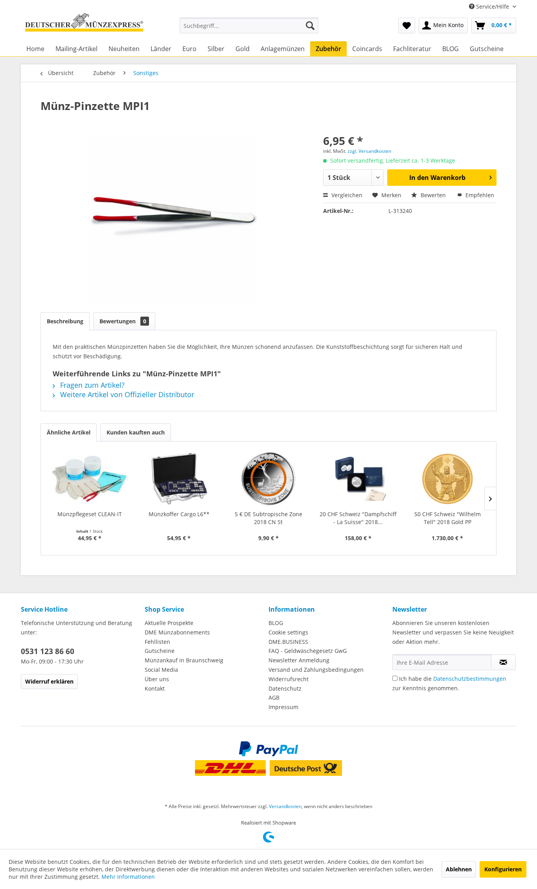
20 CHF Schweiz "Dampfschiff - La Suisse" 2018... (358, 518)
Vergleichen (346, 195)
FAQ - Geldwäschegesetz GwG (307, 650)
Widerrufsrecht (288, 679)
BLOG (275, 623)
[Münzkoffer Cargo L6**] (179, 478)
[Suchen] (310, 25)
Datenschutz (285, 688)
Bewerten (433, 195)
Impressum (283, 707)
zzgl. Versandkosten (369, 151)
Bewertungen (122, 321)
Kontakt (155, 688)
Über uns (157, 679)
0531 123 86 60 (47, 651)
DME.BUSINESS (288, 641)
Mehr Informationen (128, 876)
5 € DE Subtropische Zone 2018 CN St (268, 518)
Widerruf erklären (49, 681)
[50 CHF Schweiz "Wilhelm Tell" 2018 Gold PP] (447, 478)
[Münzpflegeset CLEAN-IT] (90, 478)
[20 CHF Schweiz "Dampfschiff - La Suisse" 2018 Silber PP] (358, 478)
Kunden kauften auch (136, 432)
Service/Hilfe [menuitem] (492, 6)
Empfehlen (479, 195)
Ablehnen (459, 869)
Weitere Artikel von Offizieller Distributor (126, 394)
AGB (274, 697)
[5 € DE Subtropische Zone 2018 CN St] (268, 478)
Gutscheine (160, 650)
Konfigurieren (503, 869)
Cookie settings (288, 632)
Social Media (161, 669)
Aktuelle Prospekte (169, 623)
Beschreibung (65, 321)
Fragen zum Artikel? (91, 385)
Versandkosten (285, 806)
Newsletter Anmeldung (298, 660)
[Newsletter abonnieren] (503, 662)
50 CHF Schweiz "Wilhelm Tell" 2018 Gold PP (447, 518)
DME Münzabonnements (177, 632)
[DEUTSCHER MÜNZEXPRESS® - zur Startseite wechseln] (84, 25)
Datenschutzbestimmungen (469, 678)
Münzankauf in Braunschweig (184, 660)
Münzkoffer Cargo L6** (179, 514)
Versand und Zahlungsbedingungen (316, 669)
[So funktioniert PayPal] (268, 748)
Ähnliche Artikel (68, 432)
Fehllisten (157, 641)
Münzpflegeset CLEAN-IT (89, 514)
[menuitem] (249, 25)
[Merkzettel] (406, 25)
